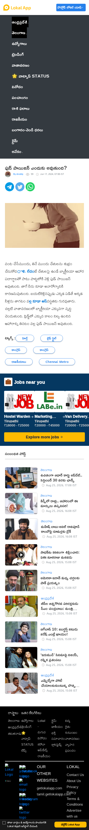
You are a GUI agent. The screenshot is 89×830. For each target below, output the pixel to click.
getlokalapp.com (49, 788)
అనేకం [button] (16, 151)
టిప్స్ (23, 750)
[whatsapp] (31, 189)
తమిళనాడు (15, 733)
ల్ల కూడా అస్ (38, 301)
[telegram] (10, 189)
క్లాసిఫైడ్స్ (57, 744)
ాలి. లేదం (25, 271)
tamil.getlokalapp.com (54, 794)
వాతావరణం (72, 738)
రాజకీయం (44, 756)
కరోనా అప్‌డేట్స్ (43, 747)
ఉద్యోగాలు (27, 720)
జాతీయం (57, 726)
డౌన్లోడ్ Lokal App (70, 824)
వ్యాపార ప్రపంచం (70, 747)
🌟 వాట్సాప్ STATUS (27, 739)
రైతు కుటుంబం (71, 729)
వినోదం (42, 738)
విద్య (67, 720)
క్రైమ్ (54, 720)
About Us (74, 781)
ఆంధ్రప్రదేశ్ (19, 22)
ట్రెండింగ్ (26, 726)
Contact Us (75, 775)
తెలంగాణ (18, 32)
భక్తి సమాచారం (58, 736)
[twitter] (20, 189)
